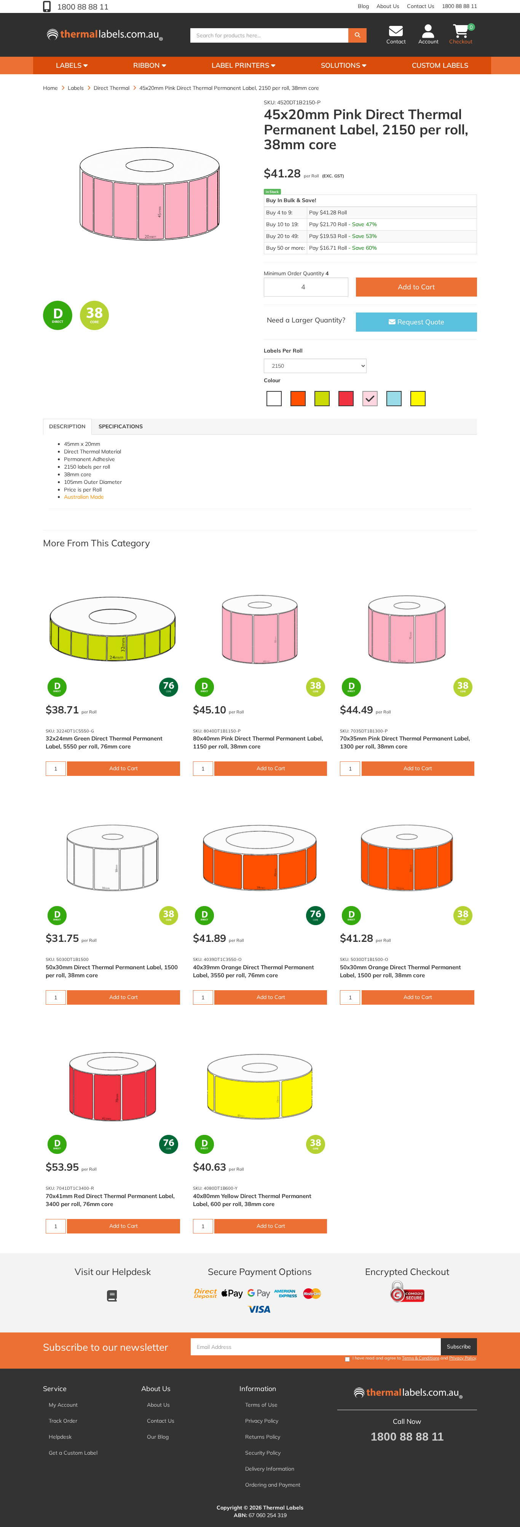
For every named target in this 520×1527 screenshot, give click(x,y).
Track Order (63, 1420)
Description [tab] (67, 426)
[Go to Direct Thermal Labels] (57, 315)
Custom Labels (440, 65)
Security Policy (263, 1452)
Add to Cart (416, 286)
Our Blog (158, 1436)
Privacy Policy (462, 1358)
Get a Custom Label (73, 1452)
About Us (387, 6)
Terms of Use (261, 1404)
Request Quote (420, 322)
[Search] (357, 35)
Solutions (341, 65)
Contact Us (420, 6)
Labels (69, 65)
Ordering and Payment (272, 1484)
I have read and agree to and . (415, 1358)
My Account (63, 1404)
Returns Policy (262, 1436)
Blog (363, 6)
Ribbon (147, 65)
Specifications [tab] (121, 426)
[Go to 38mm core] (94, 315)
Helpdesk (60, 1436)
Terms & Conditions (420, 1358)
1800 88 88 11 (81, 6)
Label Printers (241, 65)
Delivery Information (269, 1468)
